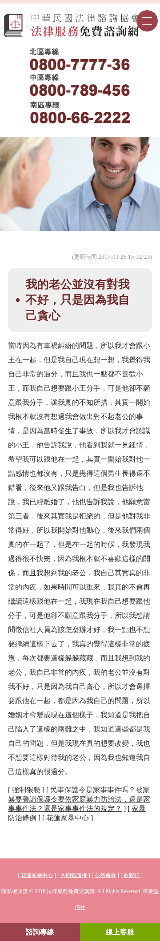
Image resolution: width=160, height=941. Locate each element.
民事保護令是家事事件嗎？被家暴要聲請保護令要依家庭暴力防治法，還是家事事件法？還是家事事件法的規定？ (79, 799)
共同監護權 (73, 875)
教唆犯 (132, 875)
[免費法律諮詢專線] (80, 86)
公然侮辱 (105, 875)
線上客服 (120, 932)
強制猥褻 (26, 790)
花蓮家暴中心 (67, 818)
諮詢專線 (40, 932)
